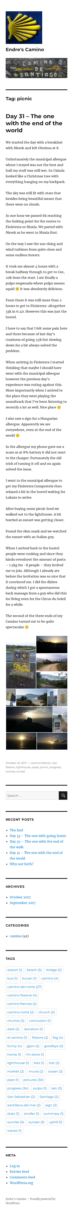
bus (12, 978)
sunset (20, 771)
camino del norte (24, 987)
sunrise (10, 771)
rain (56, 1088)
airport (14, 970)
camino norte (20, 1012)
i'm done (35, 1054)
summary (53, 1114)
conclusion (40, 1021)
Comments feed (22, 1177)
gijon (33, 1046)
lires (39, 1063)
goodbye (53, 1046)
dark (13, 1029)
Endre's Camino (25, 49)
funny (14, 1046)
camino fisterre (40, 763)
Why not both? (22, 864)
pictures (33, 1080)
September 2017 (22, 903)
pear (13, 1080)
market (15, 1071)
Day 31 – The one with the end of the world (34, 123)
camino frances (21, 1004)
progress (55, 767)
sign (51, 1105)
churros (15, 1021)
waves (14, 1130)
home (14, 1054)
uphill (55, 1122)
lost (54, 1063)
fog (58, 1037)
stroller (31, 1114)
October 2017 (20, 897)
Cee (54, 763)
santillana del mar (24, 1105)
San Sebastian (21, 1097)
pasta (35, 767)
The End (16, 830)
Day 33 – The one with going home (38, 836)
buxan (29, 978)
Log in (15, 1166)
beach (34, 970)
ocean (55, 1071)
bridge (54, 970)
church (47, 1012)
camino (16, 936)
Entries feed (19, 1172)
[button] (21, 662)
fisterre (10, 767)
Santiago (49, 1097)
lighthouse (23, 767)
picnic (44, 767)
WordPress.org (21, 1183)
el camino (17, 1037)
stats (13, 1114)
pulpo (40, 1088)
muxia (36, 1071)
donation (33, 1029)
